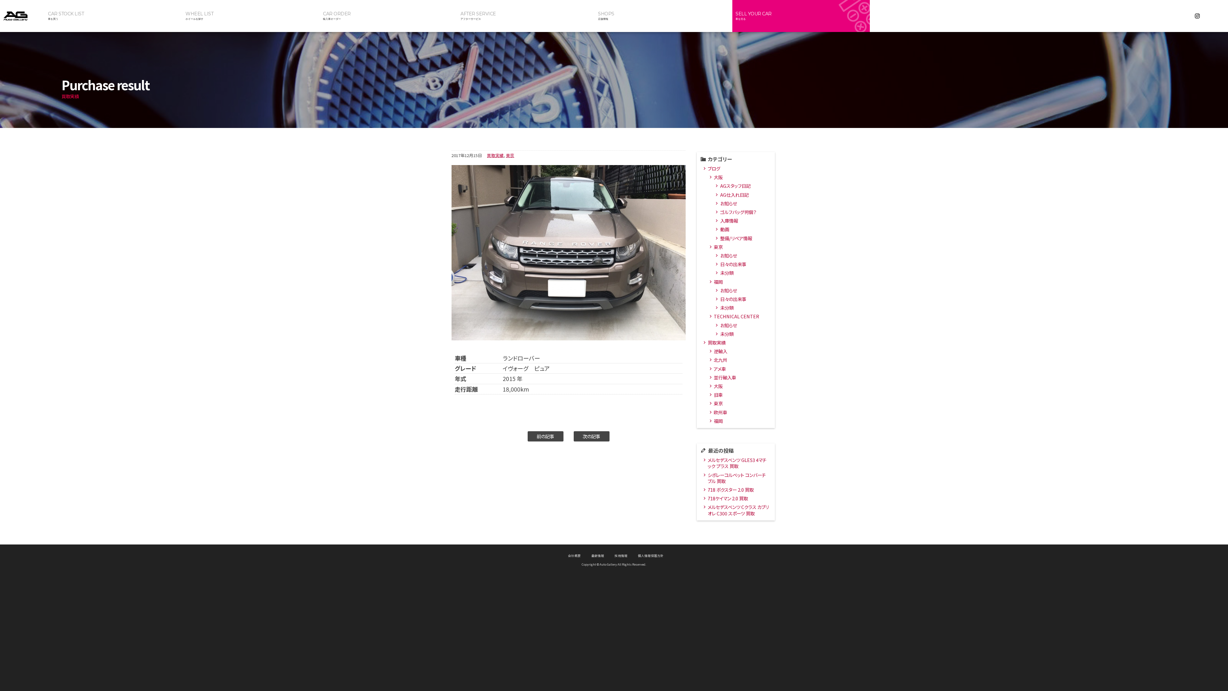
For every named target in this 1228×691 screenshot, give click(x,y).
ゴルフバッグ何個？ (738, 212)
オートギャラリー (22, 16)
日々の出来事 (733, 264)
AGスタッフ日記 (735, 186)
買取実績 (495, 155)
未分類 (727, 273)
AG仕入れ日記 (734, 195)
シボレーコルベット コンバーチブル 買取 (737, 478)
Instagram (1197, 16)
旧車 (718, 395)
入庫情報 (729, 221)
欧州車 (720, 412)
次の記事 (591, 436)
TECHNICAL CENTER (736, 316)
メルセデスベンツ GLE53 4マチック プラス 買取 (737, 463)
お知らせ (728, 203)
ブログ (714, 168)
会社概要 (574, 555)
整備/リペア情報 (736, 238)
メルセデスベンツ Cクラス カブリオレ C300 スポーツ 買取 (738, 510)
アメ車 (720, 369)
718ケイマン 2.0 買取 (728, 498)
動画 (724, 229)
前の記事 (545, 436)
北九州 (720, 360)
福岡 (718, 282)
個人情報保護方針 (651, 555)
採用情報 (621, 555)
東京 (510, 155)
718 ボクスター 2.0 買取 (731, 490)
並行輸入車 (725, 377)
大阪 (718, 177)
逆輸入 (720, 351)
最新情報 (597, 555)
